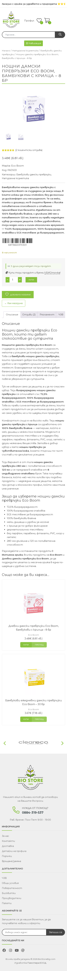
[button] (47, 20)
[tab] (12, 314)
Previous (4, 743)
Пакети (7, 903)
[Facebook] (4, 950)
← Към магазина (14, 303)
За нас (5, 836)
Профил (29, 20)
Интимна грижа (12, 554)
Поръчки (7, 856)
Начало (6, 50)
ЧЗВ (60, 314)
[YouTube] (16, 950)
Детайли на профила (14, 851)
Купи (31, 280)
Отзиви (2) (29, 314)
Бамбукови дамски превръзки (33, 174)
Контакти (8, 841)
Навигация (34, 43)
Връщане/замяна (11, 861)
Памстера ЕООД (36, 963)
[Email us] (23, 950)
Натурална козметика (25, 50)
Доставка (8, 846)
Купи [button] (26, 645)
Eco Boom (17, 165)
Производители (11, 898)
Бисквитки (9, 893)
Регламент (47, 314)
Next (62, 743)
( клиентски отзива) (29, 150)
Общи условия (10, 883)
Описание (12, 314)
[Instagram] (10, 950)
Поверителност (12, 888)
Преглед (39, 645)
